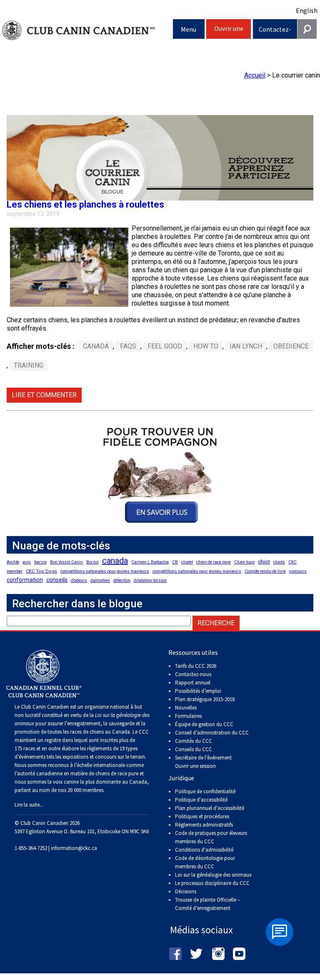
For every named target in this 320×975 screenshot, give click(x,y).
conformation (25, 579)
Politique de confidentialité (205, 791)
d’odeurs (79, 580)
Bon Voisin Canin (66, 562)
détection (121, 580)
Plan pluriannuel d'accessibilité (209, 808)
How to (205, 346)
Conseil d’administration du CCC (212, 732)
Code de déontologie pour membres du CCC (205, 862)
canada (115, 561)
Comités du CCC (193, 740)
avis (26, 562)
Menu (188, 29)
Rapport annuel (192, 682)
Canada (96, 346)
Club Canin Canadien (87, 30)
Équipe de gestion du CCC (204, 724)
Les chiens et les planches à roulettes (85, 204)
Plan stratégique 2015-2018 (205, 699)
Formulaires (188, 715)
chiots (279, 562)
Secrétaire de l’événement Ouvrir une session (203, 761)
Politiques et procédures (202, 816)
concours (298, 571)
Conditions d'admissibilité (204, 849)
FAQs (128, 346)
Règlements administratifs (204, 824)
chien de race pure (213, 562)
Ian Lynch (246, 346)
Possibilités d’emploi (198, 690)
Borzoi (92, 562)
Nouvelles (186, 707)
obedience (291, 346)
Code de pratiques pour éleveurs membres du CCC (211, 837)
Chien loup (244, 562)
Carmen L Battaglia (150, 562)
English (307, 10)
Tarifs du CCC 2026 (195, 665)
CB (175, 562)
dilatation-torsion (150, 580)
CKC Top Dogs (41, 571)
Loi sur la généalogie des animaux (213, 874)
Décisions (185, 891)
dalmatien (100, 580)
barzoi (40, 562)
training (28, 365)
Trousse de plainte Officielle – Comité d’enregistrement (207, 904)
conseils (57, 579)
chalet (187, 562)
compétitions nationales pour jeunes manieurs (196, 571)
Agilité (13, 562)
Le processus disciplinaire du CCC (212, 883)
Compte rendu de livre (265, 571)
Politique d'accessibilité (201, 799)
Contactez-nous (275, 32)
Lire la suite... (29, 804)
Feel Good (165, 346)
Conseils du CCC (193, 749)
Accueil (254, 75)
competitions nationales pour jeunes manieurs (104, 571)
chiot (264, 562)
